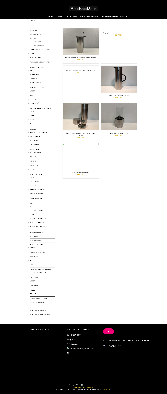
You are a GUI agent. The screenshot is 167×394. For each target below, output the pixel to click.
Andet (32, 70)
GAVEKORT (33, 293)
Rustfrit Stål (35, 165)
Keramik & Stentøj (37, 45)
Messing (33, 120)
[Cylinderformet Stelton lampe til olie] (119, 104)
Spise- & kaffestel (37, 194)
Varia (32, 290)
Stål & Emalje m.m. (37, 58)
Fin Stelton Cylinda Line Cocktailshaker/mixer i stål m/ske (80, 57)
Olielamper (34, 140)
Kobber (33, 115)
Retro (32, 203)
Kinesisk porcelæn (37, 190)
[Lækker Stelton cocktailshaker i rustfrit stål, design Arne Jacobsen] (81, 104)
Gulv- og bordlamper (38, 132)
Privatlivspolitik (77, 387)
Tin (31, 124)
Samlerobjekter (36, 232)
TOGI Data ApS (106, 389)
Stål (31, 264)
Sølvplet (33, 169)
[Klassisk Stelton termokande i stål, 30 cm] (119, 66)
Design (33, 38)
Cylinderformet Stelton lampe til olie (118, 133)
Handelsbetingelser (88, 387)
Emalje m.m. (34, 256)
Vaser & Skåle (35, 82)
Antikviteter (35, 34)
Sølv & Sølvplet (36, 244)
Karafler (33, 78)
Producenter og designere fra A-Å (40, 314)
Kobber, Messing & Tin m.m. (40, 50)
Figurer (33, 99)
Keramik (33, 157)
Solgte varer (35, 240)
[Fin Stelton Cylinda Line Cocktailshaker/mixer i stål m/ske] (81, 29)
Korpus (32, 248)
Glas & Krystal (36, 41)
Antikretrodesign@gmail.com (83, 348)
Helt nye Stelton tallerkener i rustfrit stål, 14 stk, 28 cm (80, 70)
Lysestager (34, 149)
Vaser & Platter (36, 198)
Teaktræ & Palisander (38, 227)
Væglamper (34, 144)
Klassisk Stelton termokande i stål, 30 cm (118, 95)
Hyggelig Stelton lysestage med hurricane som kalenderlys (118, 33)
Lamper (32, 54)
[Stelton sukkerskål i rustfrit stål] (81, 144)
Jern (31, 260)
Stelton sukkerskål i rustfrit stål (80, 172)
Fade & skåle (35, 181)
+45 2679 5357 (75, 335)
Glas (31, 206)
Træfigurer (34, 285)
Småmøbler (34, 236)
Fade (31, 95)
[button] (133, 16)
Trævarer (34, 278)
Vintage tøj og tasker (39, 298)
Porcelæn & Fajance (38, 174)
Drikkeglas (34, 74)
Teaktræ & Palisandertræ (40, 62)
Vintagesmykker (37, 302)
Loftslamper (35, 136)
